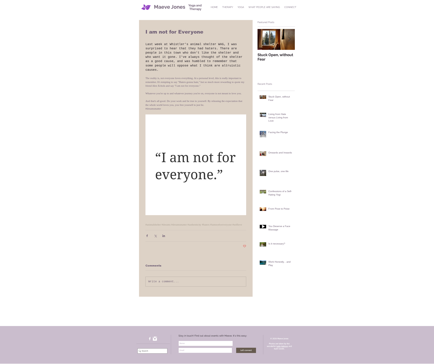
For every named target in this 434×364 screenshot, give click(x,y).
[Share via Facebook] (147, 235)
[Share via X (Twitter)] (155, 235)
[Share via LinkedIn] (163, 235)
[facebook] (150, 339)
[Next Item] (289, 39)
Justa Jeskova (282, 346)
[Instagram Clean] (155, 339)
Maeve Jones (169, 7)
